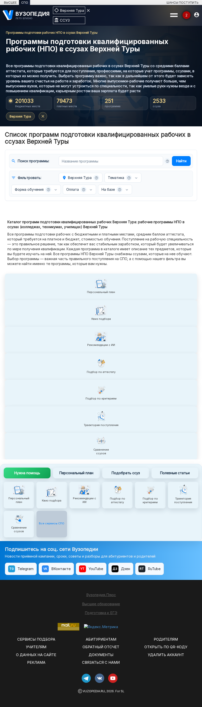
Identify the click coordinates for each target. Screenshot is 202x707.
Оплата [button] (75, 189)
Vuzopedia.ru (94, 691)
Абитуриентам (101, 639)
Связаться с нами (101, 662)
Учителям (36, 647)
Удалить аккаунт (166, 654)
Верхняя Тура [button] (80, 178)
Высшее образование (101, 604)
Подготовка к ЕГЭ (101, 612)
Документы (101, 654)
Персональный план (76, 473)
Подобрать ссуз (126, 473)
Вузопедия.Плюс (101, 594)
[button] (167, 161)
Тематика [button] (119, 178)
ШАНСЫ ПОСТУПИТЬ (183, 2)
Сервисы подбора (36, 639)
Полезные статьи (175, 473)
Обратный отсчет (101, 647)
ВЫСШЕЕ (10, 2)
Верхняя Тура (20, 116)
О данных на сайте (36, 654)
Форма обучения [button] (32, 189)
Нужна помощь (27, 473)
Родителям (166, 639)
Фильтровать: (26, 178)
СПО (24, 2)
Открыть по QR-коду (165, 647)
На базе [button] (111, 189)
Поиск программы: (30, 161)
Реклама (36, 662)
